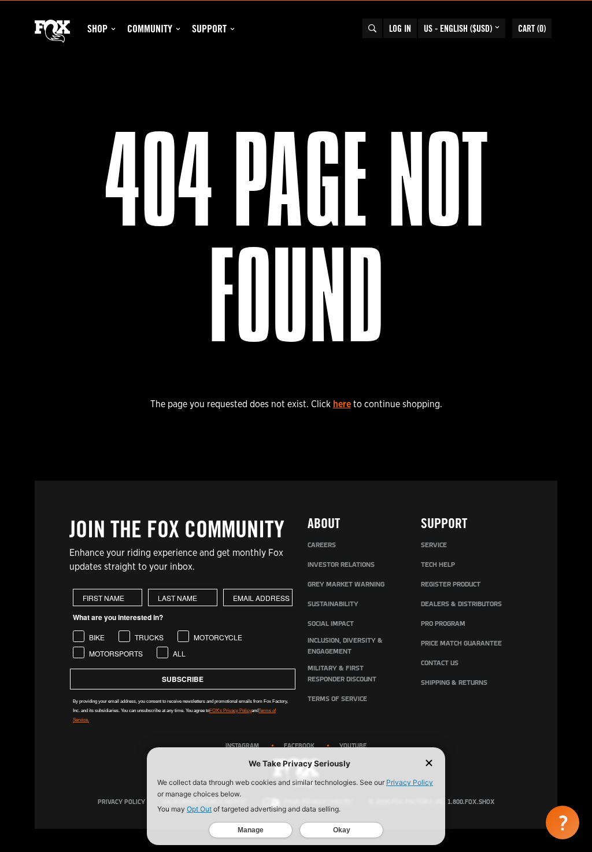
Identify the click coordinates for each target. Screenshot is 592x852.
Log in (400, 28)
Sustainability (333, 604)
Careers (322, 545)
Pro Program (443, 624)
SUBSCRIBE (183, 679)
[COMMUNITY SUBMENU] (178, 29)
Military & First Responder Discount (342, 674)
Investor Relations (341, 565)
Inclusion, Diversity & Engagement (345, 646)
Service (434, 545)
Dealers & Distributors (461, 604)
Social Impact (331, 624)
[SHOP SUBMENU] (113, 29)
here (342, 404)
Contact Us (439, 663)
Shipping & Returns (454, 683)
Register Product (450, 584)
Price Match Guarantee (461, 643)
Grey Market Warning (346, 584)
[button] (562, 822)
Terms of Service (337, 699)
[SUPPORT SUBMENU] (232, 29)
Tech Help (438, 565)
